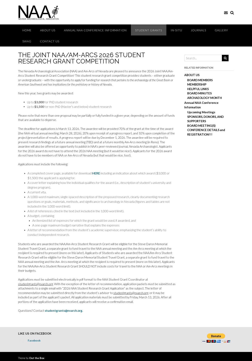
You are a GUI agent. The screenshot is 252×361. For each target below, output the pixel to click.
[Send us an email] (226, 12)
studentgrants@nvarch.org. (64, 310)
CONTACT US (49, 41)
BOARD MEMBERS (200, 80)
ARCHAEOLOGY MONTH (204, 98)
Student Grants (148, 30)
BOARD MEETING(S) (201, 125)
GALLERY (221, 30)
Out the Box (36, 358)
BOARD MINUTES (199, 93)
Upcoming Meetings (201, 112)
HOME (27, 30)
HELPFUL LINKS (198, 89)
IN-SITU (176, 30)
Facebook (34, 340)
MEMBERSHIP (196, 84)
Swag (26, 41)
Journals (198, 30)
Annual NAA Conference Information (95, 30)
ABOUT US (47, 30)
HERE (96, 173)
